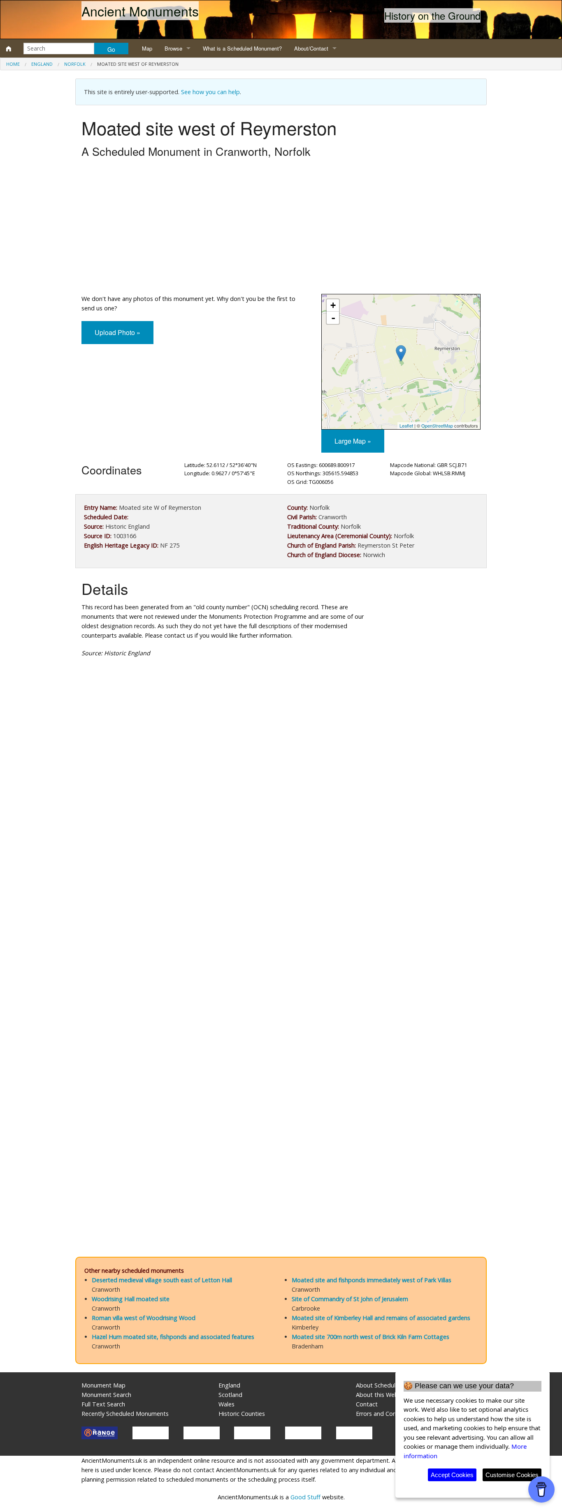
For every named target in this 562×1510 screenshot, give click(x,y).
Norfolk (75, 64)
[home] (8, 48)
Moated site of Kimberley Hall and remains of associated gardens (381, 1318)
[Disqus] (281, 910)
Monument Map (103, 1385)
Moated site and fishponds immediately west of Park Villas (371, 1280)
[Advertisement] (281, 228)
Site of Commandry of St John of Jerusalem (350, 1299)
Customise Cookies (512, 1474)
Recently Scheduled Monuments (125, 1414)
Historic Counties (241, 1414)
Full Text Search (103, 1404)
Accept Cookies (452, 1474)
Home (13, 64)
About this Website (382, 1395)
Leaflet (406, 425)
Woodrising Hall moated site (131, 1299)
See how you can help (210, 92)
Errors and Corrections (386, 1414)
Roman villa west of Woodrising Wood (143, 1318)
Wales (226, 1404)
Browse (173, 48)
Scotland (230, 1395)
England (42, 64)
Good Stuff (305, 1497)
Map (147, 48)
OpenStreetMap (437, 425)
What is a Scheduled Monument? (242, 48)
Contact (367, 1404)
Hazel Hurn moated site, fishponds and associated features (173, 1337)
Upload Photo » (117, 332)
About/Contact (311, 48)
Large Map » (352, 441)
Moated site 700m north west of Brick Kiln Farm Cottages (370, 1337)
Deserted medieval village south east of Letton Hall (162, 1280)
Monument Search (106, 1395)
